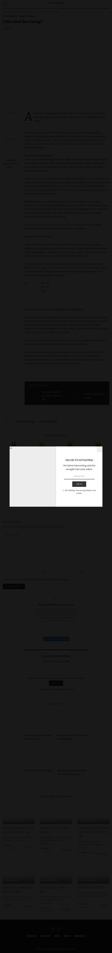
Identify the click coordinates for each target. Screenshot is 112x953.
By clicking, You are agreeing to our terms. (80, 491)
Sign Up (79, 484)
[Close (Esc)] (99, 449)
